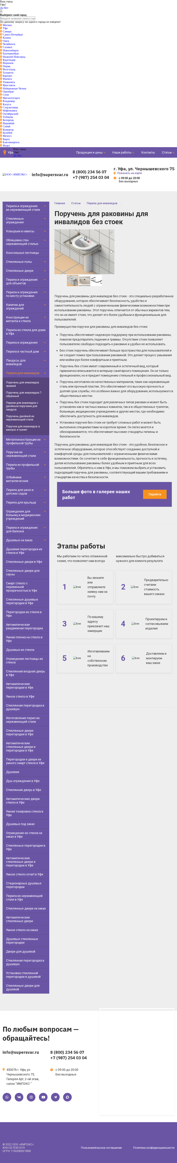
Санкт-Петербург (13, 34)
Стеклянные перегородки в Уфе (25, 847)
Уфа (5, 28)
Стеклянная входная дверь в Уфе (25, 673)
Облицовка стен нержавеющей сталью (22, 242)
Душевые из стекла (20, 650)
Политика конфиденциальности (153, 1147)
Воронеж (8, 63)
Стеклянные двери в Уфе (24, 561)
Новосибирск (11, 50)
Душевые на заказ (19, 540)
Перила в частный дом (22, 351)
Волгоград (9, 69)
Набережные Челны (14, 88)
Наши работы (122, 152)
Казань (7, 37)
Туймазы (8, 116)
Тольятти (8, 72)
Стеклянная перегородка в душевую (25, 707)
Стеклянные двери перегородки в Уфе (19, 732)
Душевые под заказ (20, 824)
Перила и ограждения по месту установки (22, 294)
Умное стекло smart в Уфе (24, 874)
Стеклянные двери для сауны (23, 572)
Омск (6, 40)
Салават (7, 47)
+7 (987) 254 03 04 (91, 177)
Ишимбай (8, 123)
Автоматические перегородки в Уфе (19, 685)
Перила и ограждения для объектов (22, 281)
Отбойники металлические (17, 479)
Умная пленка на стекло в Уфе (24, 639)
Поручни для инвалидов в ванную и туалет (23, 428)
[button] (111, 232)
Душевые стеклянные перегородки (22, 940)
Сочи (6, 94)
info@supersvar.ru (50, 174)
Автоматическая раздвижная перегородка (24, 626)
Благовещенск (11, 142)
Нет (6, 7)
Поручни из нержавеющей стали (21, 454)
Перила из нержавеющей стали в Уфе (24, 897)
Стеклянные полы (19, 261)
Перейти (155, 494)
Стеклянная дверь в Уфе (23, 790)
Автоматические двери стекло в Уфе (23, 800)
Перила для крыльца (21, 502)
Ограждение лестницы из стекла (24, 660)
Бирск (6, 139)
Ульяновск (9, 82)
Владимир (9, 101)
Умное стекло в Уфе (20, 696)
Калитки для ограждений (15, 306)
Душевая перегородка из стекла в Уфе (24, 551)
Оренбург (8, 91)
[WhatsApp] (7, 1097)
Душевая (12, 772)
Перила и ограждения (22, 342)
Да (1, 7)
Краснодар (9, 59)
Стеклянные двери (19, 270)
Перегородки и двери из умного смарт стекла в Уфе (25, 761)
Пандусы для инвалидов (16, 362)
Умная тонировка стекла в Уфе (24, 813)
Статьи (167, 152)
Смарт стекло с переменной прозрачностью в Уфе (21, 586)
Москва (7, 25)
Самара (7, 31)
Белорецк (8, 120)
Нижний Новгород (14, 56)
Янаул (6, 145)
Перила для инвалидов (22, 373)
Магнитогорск (11, 98)
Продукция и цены (89, 152)
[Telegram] (55, 1097)
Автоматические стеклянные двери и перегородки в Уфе (20, 746)
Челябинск (9, 44)
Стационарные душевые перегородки (23, 885)
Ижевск (7, 78)
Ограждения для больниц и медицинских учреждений (23, 515)
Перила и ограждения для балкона (22, 529)
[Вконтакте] (19, 1097)
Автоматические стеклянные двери (19, 919)
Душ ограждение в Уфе (23, 781)
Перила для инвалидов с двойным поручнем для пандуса (22, 406)
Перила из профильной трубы (22, 466)
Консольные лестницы (22, 253)
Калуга (7, 104)
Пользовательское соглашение (101, 1147)
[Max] (67, 1097)
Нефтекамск (10, 110)
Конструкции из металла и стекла (18, 319)
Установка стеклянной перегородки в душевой (23, 974)
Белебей (7, 132)
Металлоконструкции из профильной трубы (23, 441)
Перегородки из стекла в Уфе (24, 613)
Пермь (6, 66)
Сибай (6, 126)
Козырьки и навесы (20, 231)
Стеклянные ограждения (15, 220)
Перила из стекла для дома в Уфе (25, 331)
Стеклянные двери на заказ (26, 908)
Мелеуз (7, 135)
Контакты (148, 152)
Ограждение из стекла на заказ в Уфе (24, 834)
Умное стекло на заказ (22, 930)
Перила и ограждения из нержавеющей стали (23, 207)
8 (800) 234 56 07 (89, 172)
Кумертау (8, 129)
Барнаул (7, 75)
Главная (59, 203)
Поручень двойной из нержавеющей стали (20, 418)
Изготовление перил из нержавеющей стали (23, 719)
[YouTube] (43, 1097)
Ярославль (9, 85)
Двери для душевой (20, 951)
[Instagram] (31, 1097)
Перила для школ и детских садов (20, 491)
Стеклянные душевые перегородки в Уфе (22, 601)
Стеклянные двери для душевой (23, 987)
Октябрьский (10, 113)
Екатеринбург (11, 53)
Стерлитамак (10, 107)
